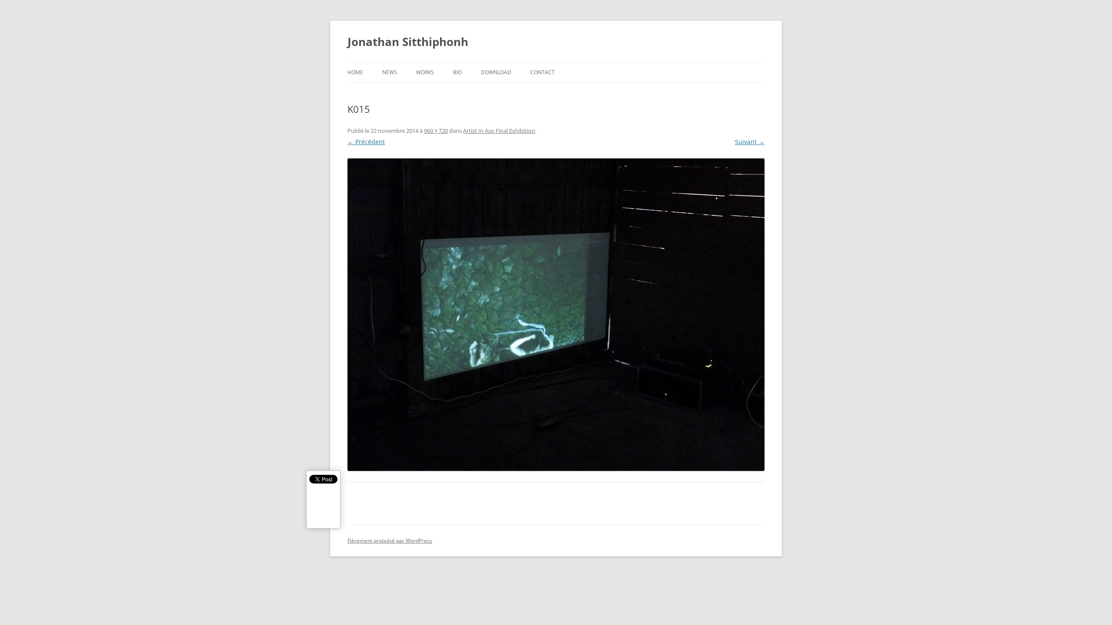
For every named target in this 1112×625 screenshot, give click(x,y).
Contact (542, 72)
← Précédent (366, 142)
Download (496, 72)
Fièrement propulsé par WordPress (390, 540)
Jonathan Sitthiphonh (408, 41)
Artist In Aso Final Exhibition (499, 131)
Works (425, 72)
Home (355, 72)
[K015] (556, 314)
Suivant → (749, 142)
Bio (457, 72)
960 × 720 (436, 131)
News (389, 72)
